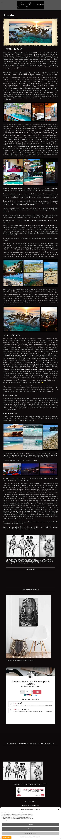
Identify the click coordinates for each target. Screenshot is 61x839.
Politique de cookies (24, 836)
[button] (58, 809)
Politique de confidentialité (34, 836)
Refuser (30, 829)
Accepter (30, 824)
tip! (42, 795)
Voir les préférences (31, 833)
